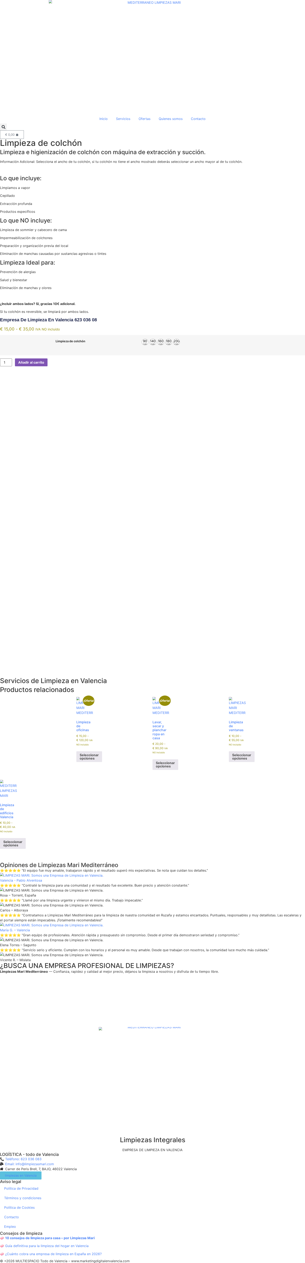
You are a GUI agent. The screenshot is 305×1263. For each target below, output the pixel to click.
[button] (3, 126)
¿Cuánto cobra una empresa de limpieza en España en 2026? (53, 1254)
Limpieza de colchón (70, 341)
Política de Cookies (19, 1207)
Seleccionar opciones (89, 756)
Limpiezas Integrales (152, 1140)
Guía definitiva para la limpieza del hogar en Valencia (47, 1246)
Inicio (103, 119)
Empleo (10, 1226)
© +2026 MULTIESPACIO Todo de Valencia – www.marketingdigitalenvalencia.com (65, 1261)
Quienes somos (171, 119)
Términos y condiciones (22, 1198)
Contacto (198, 119)
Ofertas (144, 119)
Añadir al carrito (31, 362)
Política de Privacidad (21, 1188)
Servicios (123, 119)
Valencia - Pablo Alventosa (21, 880)
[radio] (145, 342)
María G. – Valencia (15, 930)
